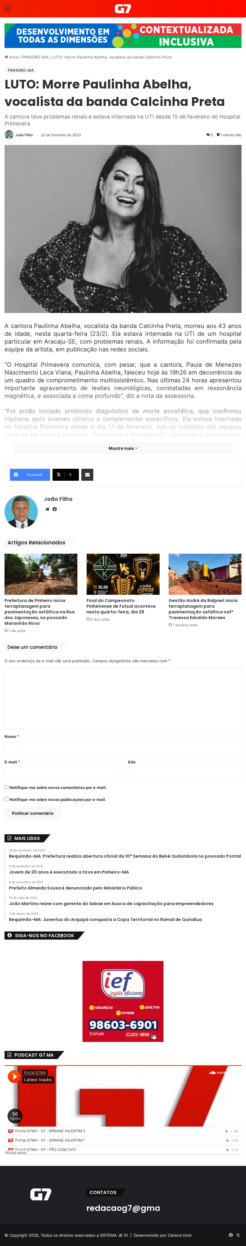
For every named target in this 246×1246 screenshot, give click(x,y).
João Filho (24, 135)
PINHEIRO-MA (35, 57)
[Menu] (7, 11)
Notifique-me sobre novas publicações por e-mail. (58, 799)
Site (132, 762)
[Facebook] (54, 509)
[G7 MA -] (123, 8)
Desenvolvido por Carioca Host (163, 1235)
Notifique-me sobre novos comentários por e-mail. (58, 787)
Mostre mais (122, 448)
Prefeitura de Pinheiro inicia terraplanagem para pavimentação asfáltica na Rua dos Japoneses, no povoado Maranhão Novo (39, 611)
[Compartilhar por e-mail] (87, 475)
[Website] (47, 509)
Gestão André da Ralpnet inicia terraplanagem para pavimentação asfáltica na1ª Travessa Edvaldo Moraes (203, 609)
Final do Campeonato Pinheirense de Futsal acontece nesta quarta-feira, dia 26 (121, 606)
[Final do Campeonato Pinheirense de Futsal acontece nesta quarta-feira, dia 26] (122, 574)
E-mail (12, 762)
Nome (11, 736)
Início (13, 57)
